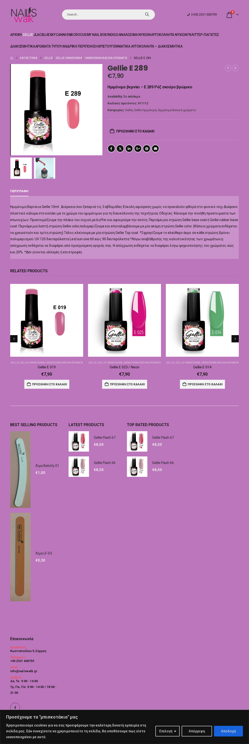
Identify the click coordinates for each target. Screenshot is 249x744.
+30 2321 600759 (22, 661)
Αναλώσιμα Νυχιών (135, 35)
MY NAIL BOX (97, 35)
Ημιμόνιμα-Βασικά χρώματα (177, 110)
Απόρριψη (197, 731)
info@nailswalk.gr (23, 671)
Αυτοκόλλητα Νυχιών (169, 35)
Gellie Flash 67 (105, 437)
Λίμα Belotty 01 (47, 466)
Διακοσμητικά (22, 46)
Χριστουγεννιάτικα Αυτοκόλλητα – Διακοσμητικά (140, 46)
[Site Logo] (23, 14)
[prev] (228, 68)
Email (155, 148)
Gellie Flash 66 (105, 463)
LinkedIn (129, 148)
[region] (124, 727)
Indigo (112, 35)
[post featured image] (46, 320)
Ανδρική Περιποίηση (80, 46)
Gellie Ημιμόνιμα (145, 110)
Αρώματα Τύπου (48, 46)
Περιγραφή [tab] (19, 191)
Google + (138, 148)
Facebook (111, 148)
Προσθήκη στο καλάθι (135, 131)
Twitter (120, 148)
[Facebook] (15, 707)
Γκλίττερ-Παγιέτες (203, 35)
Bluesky (49, 35)
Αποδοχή (228, 731)
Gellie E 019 (46, 367)
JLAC (37, 35)
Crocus (79, 35)
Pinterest (147, 148)
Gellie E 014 (202, 367)
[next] (235, 68)
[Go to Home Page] (11, 58)
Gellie (27, 35)
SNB (69, 35)
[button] (11, 109)
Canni (61, 35)
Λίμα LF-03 (44, 553)
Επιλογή (165, 731)
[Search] (147, 14)
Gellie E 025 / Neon (124, 367)
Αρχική (16, 35)
